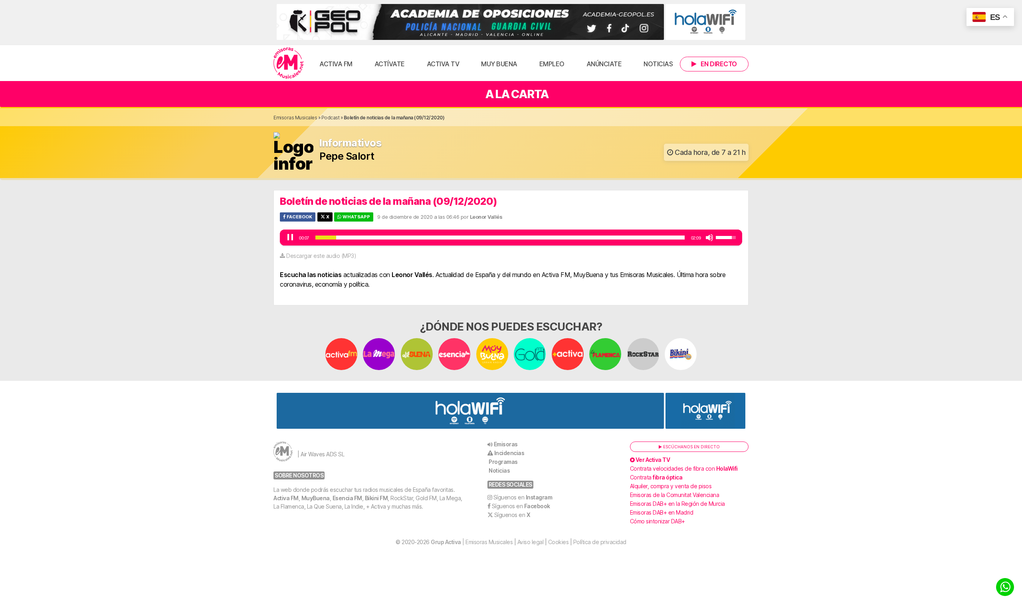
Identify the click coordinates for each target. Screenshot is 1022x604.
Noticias (658, 64)
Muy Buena (499, 64)
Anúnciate (604, 64)
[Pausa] (290, 238)
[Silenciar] (709, 238)
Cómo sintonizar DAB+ (657, 521)
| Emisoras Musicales (472, 542)
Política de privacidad (599, 542)
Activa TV (443, 64)
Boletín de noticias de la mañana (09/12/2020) (388, 201)
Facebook (298, 217)
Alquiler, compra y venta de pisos (671, 486)
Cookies (558, 542)
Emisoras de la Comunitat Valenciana (674, 494)
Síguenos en (523, 497)
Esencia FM (347, 498)
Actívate (389, 64)
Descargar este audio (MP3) (321, 255)
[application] (511, 238)
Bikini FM (376, 498)
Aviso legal (530, 542)
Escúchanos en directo (691, 446)
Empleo (551, 64)
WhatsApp (355, 217)
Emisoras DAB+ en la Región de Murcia (677, 503)
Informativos (350, 143)
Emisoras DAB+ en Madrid (661, 512)
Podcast (330, 118)
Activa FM (336, 64)
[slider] (500, 238)
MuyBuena (315, 498)
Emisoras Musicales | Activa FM (288, 63)
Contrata (656, 477)
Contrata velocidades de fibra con (684, 468)
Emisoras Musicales (295, 118)
